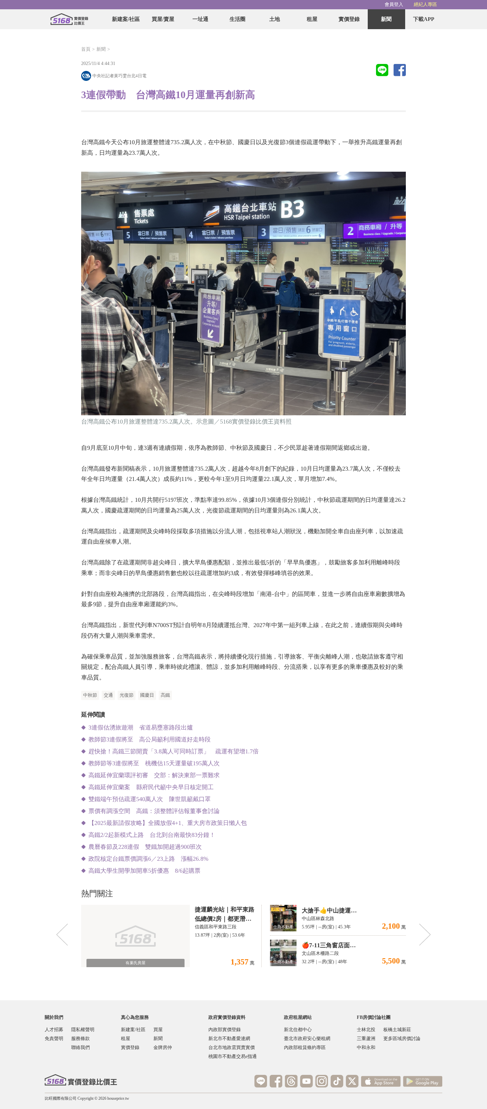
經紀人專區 (425, 4)
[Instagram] (321, 1081)
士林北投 (366, 1029)
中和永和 (366, 1047)
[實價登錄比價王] (69, 19)
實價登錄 (349, 19)
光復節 (127, 695)
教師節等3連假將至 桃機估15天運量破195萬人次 (154, 763)
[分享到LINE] (382, 70)
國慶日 (147, 695)
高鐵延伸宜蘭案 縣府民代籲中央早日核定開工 (151, 787)
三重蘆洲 (366, 1038)
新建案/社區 (126, 19)
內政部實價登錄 (224, 1029)
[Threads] (291, 1081)
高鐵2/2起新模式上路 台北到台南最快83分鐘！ (151, 835)
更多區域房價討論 (401, 1038)
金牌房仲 (162, 1047)
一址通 (200, 19)
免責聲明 (54, 1038)
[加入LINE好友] (260, 1081)
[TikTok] (337, 1081)
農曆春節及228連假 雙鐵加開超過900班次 (145, 847)
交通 (108, 695)
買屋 (158, 1029)
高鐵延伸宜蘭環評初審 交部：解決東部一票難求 (154, 775)
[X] (352, 1081)
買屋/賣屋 (163, 19)
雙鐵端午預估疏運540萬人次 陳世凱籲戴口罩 (149, 799)
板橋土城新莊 (397, 1029)
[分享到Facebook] (400, 70)
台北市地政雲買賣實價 (231, 1047)
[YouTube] (306, 1081)
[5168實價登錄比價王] (81, 1079)
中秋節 (90, 695)
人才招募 (54, 1029)
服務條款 (80, 1038)
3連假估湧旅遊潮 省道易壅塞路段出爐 (140, 727)
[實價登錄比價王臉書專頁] (276, 1081)
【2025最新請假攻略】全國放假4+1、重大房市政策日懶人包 (167, 823)
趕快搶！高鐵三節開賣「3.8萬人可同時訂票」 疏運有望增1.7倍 (173, 751)
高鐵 (165, 695)
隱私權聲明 (82, 1029)
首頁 (85, 49)
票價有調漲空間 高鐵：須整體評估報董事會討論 (154, 811)
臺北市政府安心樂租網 (307, 1038)
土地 (274, 19)
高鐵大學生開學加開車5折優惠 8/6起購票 (144, 870)
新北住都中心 (298, 1029)
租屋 (312, 19)
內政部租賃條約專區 (305, 1047)
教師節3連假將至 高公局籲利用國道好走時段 (149, 739)
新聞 (386, 19)
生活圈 (237, 19)
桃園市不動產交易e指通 (232, 1056)
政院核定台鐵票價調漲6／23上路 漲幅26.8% (148, 858)
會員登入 (394, 4)
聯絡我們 (80, 1047)
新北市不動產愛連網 (229, 1038)
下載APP (423, 19)
